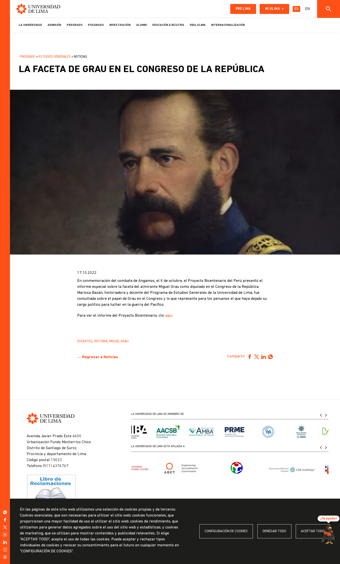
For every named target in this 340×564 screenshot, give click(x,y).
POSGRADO (96, 25)
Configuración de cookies (226, 531)
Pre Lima (243, 8)
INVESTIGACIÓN (120, 25)
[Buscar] (328, 9)
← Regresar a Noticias (97, 357)
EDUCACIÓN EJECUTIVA (168, 25)
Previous (321, 415)
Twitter (256, 356)
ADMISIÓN (54, 25)
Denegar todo (274, 531)
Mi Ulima (272, 8)
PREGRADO (74, 25)
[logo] (38, 8)
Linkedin (263, 356)
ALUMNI (141, 25)
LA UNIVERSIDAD (30, 25)
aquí (168, 316)
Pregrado (27, 56)
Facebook (249, 356)
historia (101, 341)
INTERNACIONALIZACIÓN (228, 25)
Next (326, 415)
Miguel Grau (119, 341)
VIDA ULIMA (198, 25)
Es (296, 9)
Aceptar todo (313, 531)
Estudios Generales (55, 56)
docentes (84, 341)
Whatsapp (270, 356)
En (307, 9)
